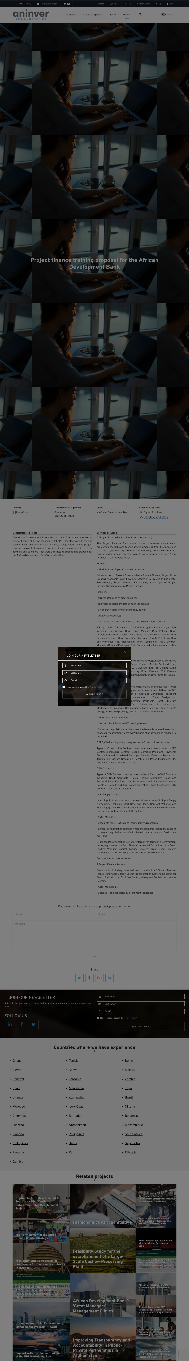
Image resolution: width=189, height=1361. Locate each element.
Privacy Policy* (96, 687)
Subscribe (95, 694)
